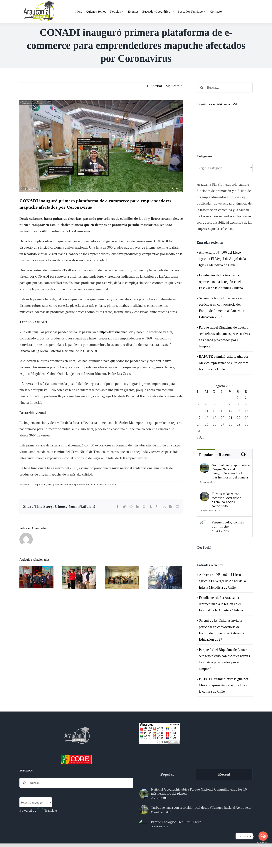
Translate (50, 810)
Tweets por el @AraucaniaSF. (218, 104)
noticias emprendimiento (76, 484)
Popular (206, 454)
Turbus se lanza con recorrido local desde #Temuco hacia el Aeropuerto (226, 500)
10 (199, 411)
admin (26, 484)
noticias (59, 484)
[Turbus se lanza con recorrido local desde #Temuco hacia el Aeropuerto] (204, 495)
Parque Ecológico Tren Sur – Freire (228, 524)
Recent (225, 454)
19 (214, 418)
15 (239, 411)
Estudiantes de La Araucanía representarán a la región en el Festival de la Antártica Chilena (221, 281)
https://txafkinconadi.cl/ (116, 332)
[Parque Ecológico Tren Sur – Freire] (204, 523)
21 (230, 418)
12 (214, 411)
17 (199, 418)
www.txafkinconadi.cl (91, 260)
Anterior (156, 86)
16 (247, 411)
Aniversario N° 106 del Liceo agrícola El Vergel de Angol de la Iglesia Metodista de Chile (222, 258)
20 (222, 418)
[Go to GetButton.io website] (263, 843)
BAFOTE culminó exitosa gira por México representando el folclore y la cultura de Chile (223, 362)
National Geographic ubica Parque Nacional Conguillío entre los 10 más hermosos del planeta (231, 471)
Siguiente (172, 86)
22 (239, 418)
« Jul (200, 437)
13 (222, 411)
